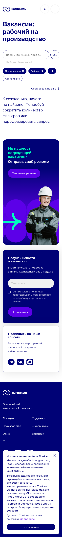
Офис (6, 434)
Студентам (38, 418)
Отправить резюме (24, 173)
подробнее (27, 519)
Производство (12, 426)
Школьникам (40, 426)
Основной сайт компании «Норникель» (17, 406)
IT (4, 441)
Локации (8, 418)
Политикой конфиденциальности (28, 293)
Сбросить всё (12, 78)
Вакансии (38, 434)
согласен (46, 295)
